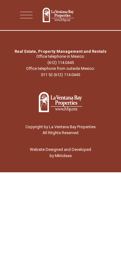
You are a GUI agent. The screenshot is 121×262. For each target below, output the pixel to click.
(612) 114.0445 (60, 62)
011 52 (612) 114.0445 (60, 74)
